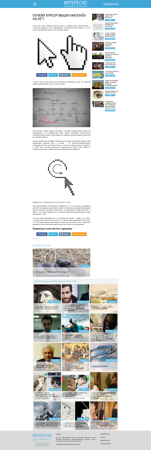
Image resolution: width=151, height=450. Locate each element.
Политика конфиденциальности (68, 444)
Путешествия (105, 443)
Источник (35, 238)
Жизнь (102, 437)
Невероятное (105, 440)
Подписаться (110, 4)
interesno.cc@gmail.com (42, 446)
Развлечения (104, 434)
